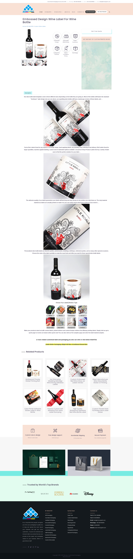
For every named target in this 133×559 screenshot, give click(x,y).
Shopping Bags (71, 525)
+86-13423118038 (90, 1)
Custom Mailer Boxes (73, 517)
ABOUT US (67, 12)
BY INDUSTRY (48, 12)
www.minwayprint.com (98, 527)
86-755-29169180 (95, 515)
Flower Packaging (49, 527)
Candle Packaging (49, 525)
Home (40, 12)
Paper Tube (70, 515)
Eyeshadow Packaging (50, 537)
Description (28, 93)
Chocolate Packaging (50, 522)
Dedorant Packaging (72, 532)
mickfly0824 (95, 525)
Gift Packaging (48, 515)
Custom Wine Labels (40, 26)
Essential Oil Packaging (50, 535)
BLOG (73, 12)
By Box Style (57, 12)
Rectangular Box (72, 522)
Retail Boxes (70, 520)
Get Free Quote (90, 12)
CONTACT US (80, 12)
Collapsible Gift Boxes (73, 530)
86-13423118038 (95, 517)
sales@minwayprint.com (104, 1)
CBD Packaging (49, 532)
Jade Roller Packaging (50, 530)
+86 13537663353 (77, 1)
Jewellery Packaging (50, 520)
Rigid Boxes (70, 527)
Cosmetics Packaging (50, 517)
